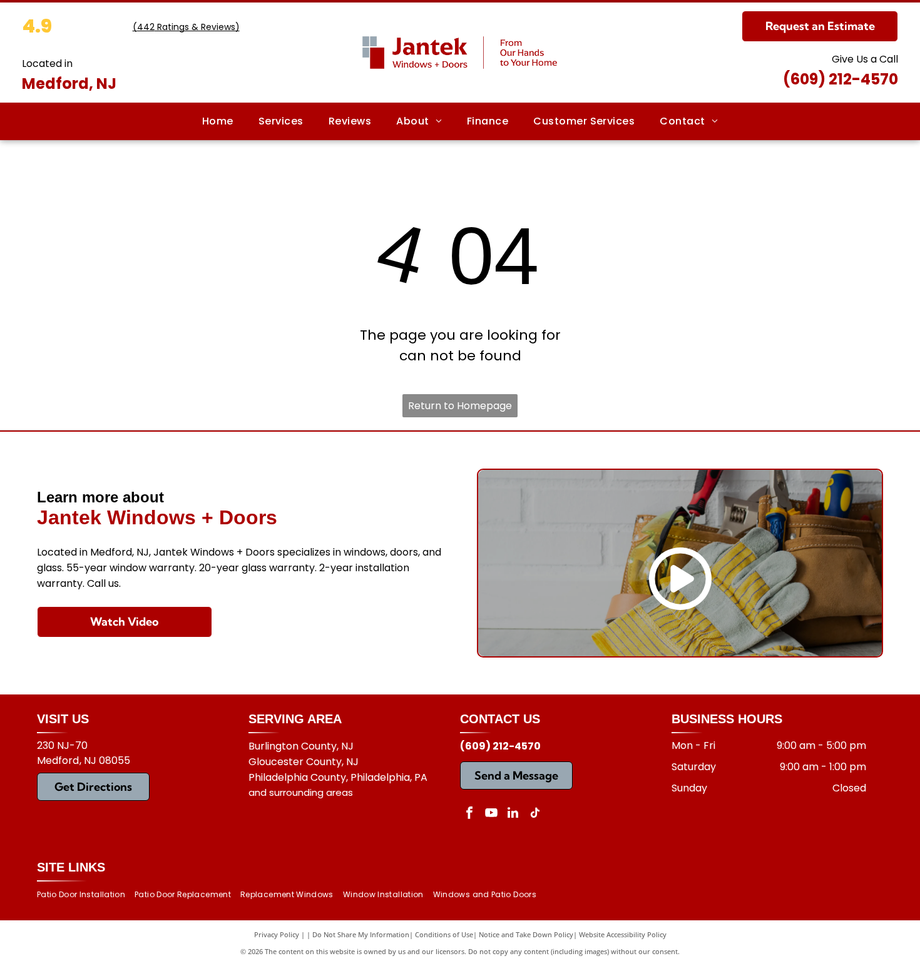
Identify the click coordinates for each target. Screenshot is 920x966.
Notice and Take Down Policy (526, 934)
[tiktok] (535, 814)
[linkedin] (513, 814)
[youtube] (491, 814)
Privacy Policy (276, 934)
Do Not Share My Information (360, 934)
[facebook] (469, 814)
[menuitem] (218, 121)
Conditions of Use (444, 934)
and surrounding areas (300, 792)
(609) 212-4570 (840, 79)
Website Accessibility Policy (623, 934)
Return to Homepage (460, 406)
